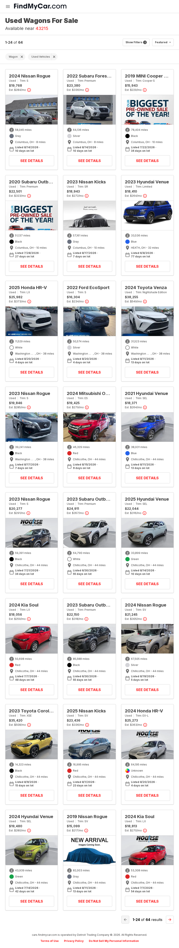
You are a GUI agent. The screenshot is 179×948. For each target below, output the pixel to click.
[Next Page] (170, 920)
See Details (31, 161)
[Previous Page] (125, 920)
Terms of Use (49, 941)
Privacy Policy (74, 941)
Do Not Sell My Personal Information (114, 941)
